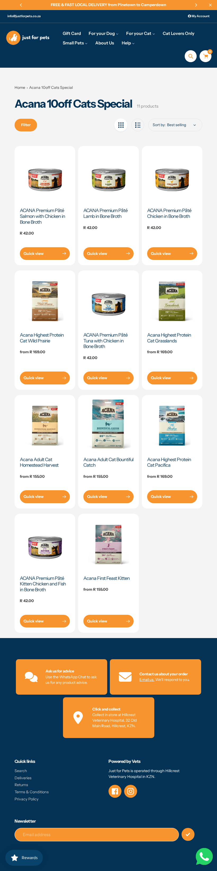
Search (21, 770)
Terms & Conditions (32, 792)
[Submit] (188, 834)
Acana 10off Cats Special (51, 87)
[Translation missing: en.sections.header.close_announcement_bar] (210, 5)
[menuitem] (72, 33)
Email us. (147, 679)
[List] (137, 124)
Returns (21, 784)
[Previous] (21, 5)
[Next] (195, 5)
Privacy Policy (27, 799)
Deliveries (23, 778)
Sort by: (159, 124)
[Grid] (120, 124)
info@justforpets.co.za (24, 16)
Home (20, 87)
